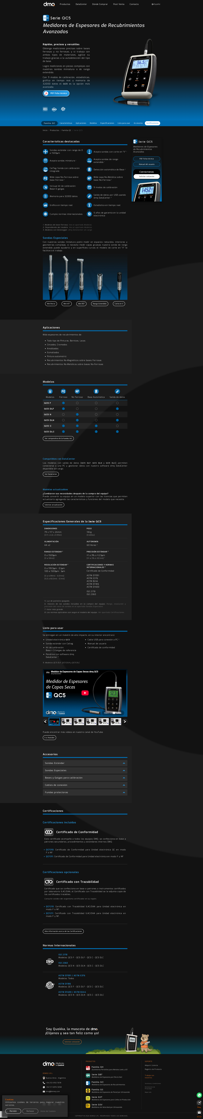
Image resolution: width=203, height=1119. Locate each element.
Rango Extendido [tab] (100, 304)
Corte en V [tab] (119, 304)
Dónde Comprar (100, 4)
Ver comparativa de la (58, 438)
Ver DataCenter (51, 474)
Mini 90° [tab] (81, 304)
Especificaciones (107, 123)
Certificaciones (152, 123)
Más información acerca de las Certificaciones (63, 931)
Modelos (93, 123)
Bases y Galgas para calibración (64, 777)
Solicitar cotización (146, 176)
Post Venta (118, 4)
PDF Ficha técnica (147, 159)
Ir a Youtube (49, 737)
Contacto (134, 4)
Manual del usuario (146, 164)
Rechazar (30, 1111)
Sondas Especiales (56, 770)
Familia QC (49, 123)
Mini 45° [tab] (66, 304)
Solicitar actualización (53, 505)
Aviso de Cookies (48, 1111)
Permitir (13, 1111)
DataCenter (81, 4)
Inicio (45, 130)
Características (66, 123)
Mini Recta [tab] (51, 304)
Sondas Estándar (55, 763)
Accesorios (138, 123)
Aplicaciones (81, 123)
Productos (65, 4)
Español (157, 4)
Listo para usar (124, 123)
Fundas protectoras (56, 792)
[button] (45, 722)
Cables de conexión (56, 785)
